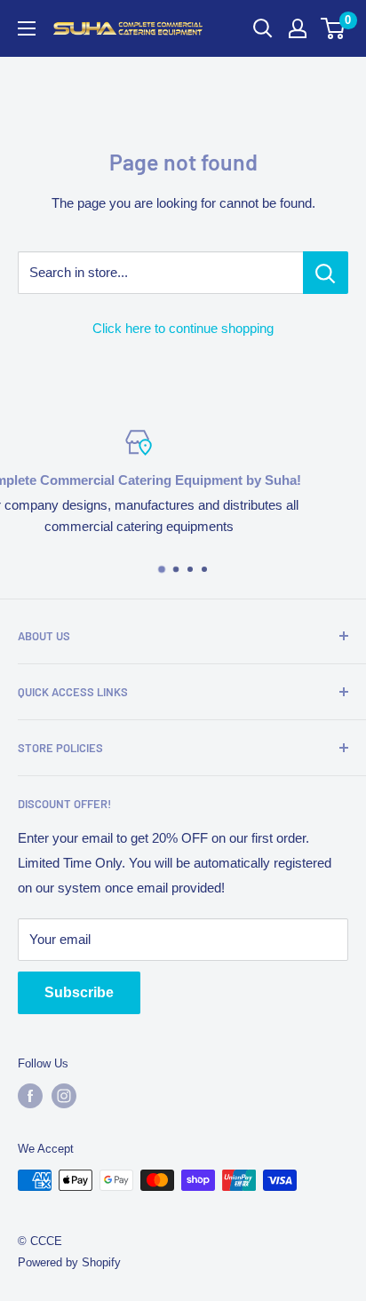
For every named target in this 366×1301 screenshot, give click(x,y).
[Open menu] (27, 28)
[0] (333, 28)
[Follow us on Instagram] (64, 1095)
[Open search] (263, 28)
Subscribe (79, 992)
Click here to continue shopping (183, 328)
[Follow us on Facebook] (30, 1095)
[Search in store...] (325, 272)
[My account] (297, 28)
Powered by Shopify (69, 1262)
